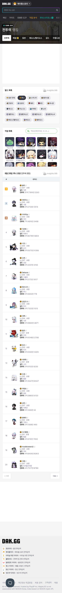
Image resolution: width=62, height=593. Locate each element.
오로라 (21, 103)
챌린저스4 (51, 114)
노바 (44, 109)
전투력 (6, 38)
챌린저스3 (37, 114)
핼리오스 (40, 120)
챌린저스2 (24, 114)
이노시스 (22, 109)
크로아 (11, 103)
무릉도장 (56, 38)
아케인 (34, 109)
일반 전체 (12, 98)
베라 (31, 103)
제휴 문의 (38, 583)
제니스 (11, 109)
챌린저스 (11, 114)
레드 (41, 103)
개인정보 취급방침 (25, 583)
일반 (24, 38)
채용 (56, 583)
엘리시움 (46, 98)
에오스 (28, 120)
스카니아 (34, 98)
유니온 (51, 103)
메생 (14, 38)
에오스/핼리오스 (35, 38)
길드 (47, 38)
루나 (22, 98)
